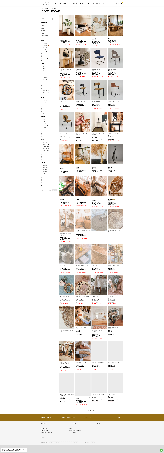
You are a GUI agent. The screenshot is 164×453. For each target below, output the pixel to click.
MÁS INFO (105, 3)
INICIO (56, 3)
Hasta (48, 188)
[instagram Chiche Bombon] (97, 423)
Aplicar (54, 190)
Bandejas (43, 30)
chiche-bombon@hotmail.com (75, 430)
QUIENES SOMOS (73, 3)
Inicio (42, 8)
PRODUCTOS (63, 3)
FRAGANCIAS (44, 36)
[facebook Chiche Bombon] (99, 423)
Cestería (42, 28)
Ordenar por (44, 16)
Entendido (17, 450)
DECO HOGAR (47, 8)
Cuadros (42, 31)
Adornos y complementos (46, 26)
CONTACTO (98, 3)
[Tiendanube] (119, 446)
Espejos (42, 33)
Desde (42, 188)
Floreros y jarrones (44, 35)
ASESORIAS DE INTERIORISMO (86, 3)
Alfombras (43, 25)
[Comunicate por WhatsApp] (161, 450)
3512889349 (71, 428)
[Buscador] (116, 3)
